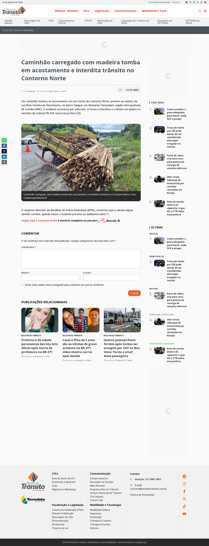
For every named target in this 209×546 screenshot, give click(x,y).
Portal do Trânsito (12, 30)
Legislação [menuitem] (102, 11)
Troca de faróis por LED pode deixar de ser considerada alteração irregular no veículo (175, 137)
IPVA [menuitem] (51, 20)
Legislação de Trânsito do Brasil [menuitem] (135, 21)
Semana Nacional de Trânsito (106, 493)
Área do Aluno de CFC (63, 478)
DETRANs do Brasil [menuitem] (193, 21)
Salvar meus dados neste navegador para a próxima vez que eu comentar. (64, 284)
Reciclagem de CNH (62, 517)
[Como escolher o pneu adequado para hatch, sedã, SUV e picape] (159, 111)
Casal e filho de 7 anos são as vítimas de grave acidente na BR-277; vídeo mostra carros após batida (80, 348)
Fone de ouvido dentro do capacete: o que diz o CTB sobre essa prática (176, 208)
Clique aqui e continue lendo (39, 220)
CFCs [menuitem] (86, 11)
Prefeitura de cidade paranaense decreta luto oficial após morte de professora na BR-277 (39, 346)
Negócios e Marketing (64, 489)
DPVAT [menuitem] (88, 20)
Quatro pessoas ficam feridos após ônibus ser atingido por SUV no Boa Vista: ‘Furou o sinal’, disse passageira (122, 348)
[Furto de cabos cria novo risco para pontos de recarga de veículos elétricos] (159, 157)
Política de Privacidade (142, 494)
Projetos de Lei (60, 528)
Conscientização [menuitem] (125, 11)
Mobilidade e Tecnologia (105, 505)
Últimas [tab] (157, 227)
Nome (25, 272)
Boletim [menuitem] (73, 11)
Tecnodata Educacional (159, 2)
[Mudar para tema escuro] (205, 11)
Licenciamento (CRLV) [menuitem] (66, 21)
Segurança (95, 513)
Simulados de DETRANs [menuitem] (165, 21)
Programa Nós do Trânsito (104, 489)
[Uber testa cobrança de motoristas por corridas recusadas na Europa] (159, 178)
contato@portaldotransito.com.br (148, 488)
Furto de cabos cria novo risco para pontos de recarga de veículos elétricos (177, 162)
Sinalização (96, 517)
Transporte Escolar (100, 524)
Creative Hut (141, 542)
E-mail (87, 272)
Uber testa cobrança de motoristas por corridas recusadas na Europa (175, 184)
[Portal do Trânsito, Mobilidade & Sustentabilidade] (33, 481)
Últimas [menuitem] (60, 11)
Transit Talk (96, 500)
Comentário (28, 247)
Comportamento (99, 478)
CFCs (55, 473)
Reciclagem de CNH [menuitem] (32, 21)
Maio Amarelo (97, 485)
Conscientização (100, 473)
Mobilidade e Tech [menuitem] (154, 11)
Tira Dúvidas (96, 496)
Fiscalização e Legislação (68, 505)
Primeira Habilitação (63, 513)
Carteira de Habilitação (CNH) (68, 510)
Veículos (94, 528)
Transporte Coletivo (100, 520)
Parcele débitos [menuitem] (8, 21)
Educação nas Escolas (101, 482)
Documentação (60, 520)
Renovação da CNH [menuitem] (104, 21)
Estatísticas (58, 524)
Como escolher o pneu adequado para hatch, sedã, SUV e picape (177, 114)
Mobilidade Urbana (100, 510)
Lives (54, 485)
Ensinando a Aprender (63, 482)
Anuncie (176, 2)
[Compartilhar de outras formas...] (4, 162)
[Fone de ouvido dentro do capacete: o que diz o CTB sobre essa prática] (159, 203)
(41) (153, 479)
